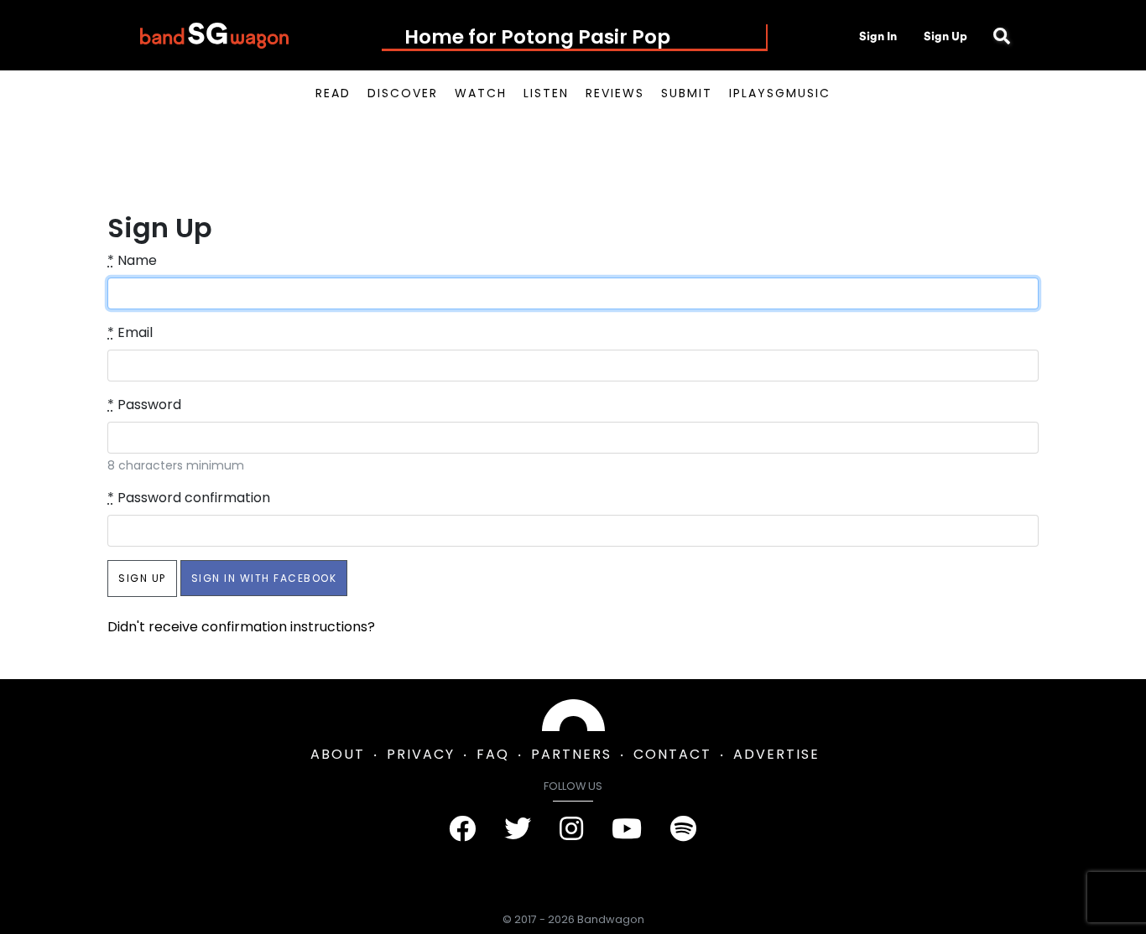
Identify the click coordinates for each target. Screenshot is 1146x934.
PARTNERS (571, 754)
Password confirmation (188, 497)
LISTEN (546, 93)
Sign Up (945, 36)
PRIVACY (421, 754)
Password (144, 404)
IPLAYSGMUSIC (780, 93)
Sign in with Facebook (264, 578)
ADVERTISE (776, 754)
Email (130, 332)
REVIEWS (615, 93)
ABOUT (337, 754)
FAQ (493, 754)
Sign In (878, 36)
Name (132, 260)
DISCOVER (402, 93)
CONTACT (672, 754)
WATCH (481, 93)
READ (333, 93)
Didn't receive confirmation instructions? (241, 626)
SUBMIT (686, 93)
